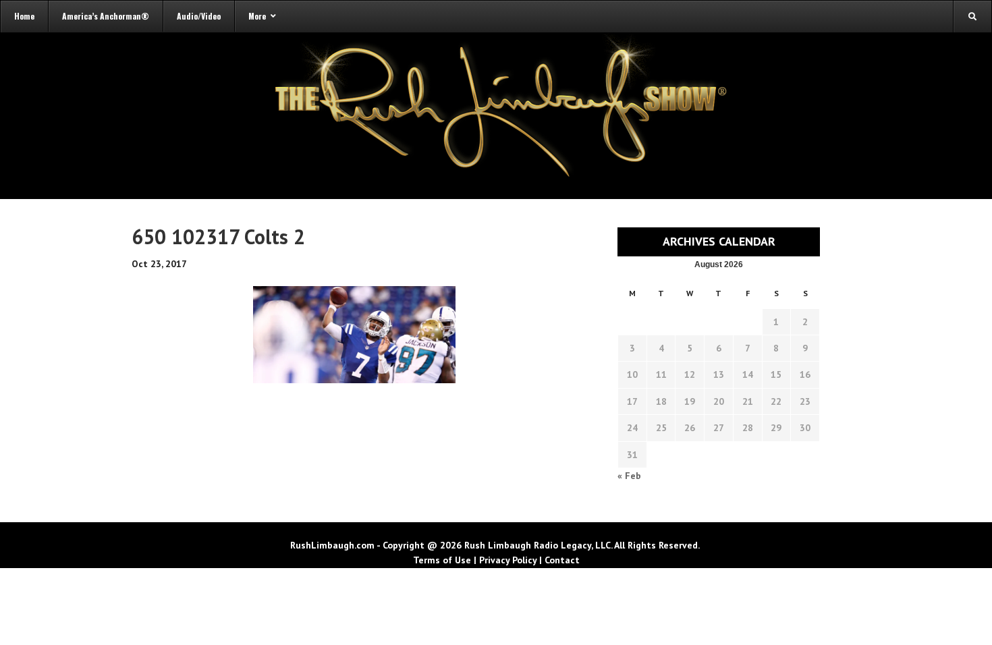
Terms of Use (442, 560)
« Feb (629, 476)
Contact (562, 560)
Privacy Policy (507, 560)
